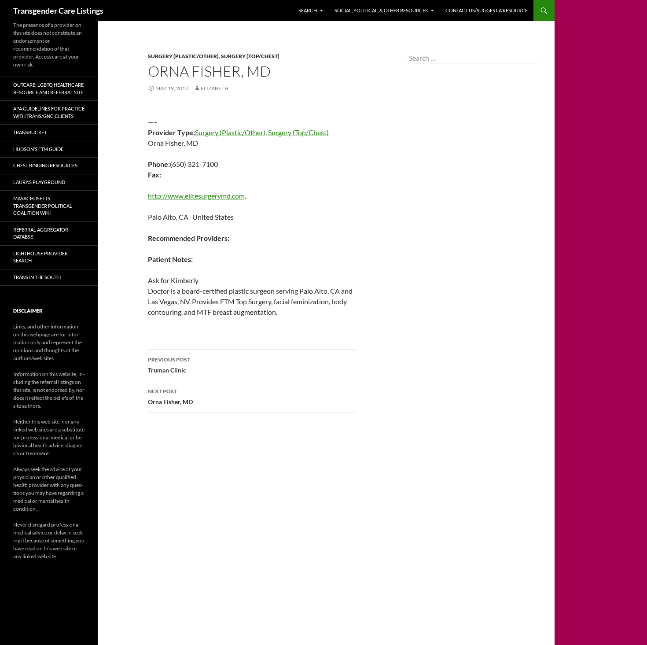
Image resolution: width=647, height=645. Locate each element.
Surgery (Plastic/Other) (183, 56)
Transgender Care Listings (58, 10)
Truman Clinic (169, 365)
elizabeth (214, 88)
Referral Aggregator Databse (40, 233)
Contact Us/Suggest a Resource (486, 10)
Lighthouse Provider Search (40, 257)
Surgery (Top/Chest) (250, 56)
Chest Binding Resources (45, 165)
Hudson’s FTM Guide (38, 149)
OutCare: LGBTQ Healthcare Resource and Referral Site (48, 88)
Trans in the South (37, 277)
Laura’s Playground (39, 182)
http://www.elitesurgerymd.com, (197, 196)
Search (307, 10)
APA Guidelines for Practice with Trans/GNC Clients (49, 112)
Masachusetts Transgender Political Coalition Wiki (42, 205)
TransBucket (30, 132)
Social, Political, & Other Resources (381, 10)
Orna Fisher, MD (170, 396)
